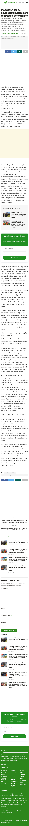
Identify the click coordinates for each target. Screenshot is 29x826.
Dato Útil (3, 784)
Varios (21, 782)
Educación (13, 777)
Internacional (14, 781)
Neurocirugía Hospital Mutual (9, 475)
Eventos (13, 779)
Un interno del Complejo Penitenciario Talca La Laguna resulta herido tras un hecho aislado (18, 542)
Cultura (3, 782)
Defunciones (4, 786)
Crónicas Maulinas (3, 779)
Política (22, 776)
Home (2, 7)
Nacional (13, 783)
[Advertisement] (14, 69)
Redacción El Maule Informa (10, 33)
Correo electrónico (6, 615)
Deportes (13, 770)
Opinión (22, 770)
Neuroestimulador (22, 475)
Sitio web (3, 622)
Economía (13, 775)
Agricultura (4, 770)
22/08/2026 (11, 562)
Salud (6, 7)
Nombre (3, 608)
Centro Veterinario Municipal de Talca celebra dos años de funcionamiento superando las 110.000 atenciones (18, 559)
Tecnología (23, 780)
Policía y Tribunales (22, 773)
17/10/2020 (23, 33)
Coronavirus (4, 776)
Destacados (14, 773)
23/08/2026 (14, 219)
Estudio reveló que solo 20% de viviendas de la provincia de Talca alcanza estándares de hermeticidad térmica (13, 810)
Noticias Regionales (13, 786)
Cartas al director (3, 773)
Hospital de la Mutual (10, 472)
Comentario (4, 588)
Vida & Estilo (23, 784)
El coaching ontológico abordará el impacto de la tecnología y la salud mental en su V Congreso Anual (18, 551)
